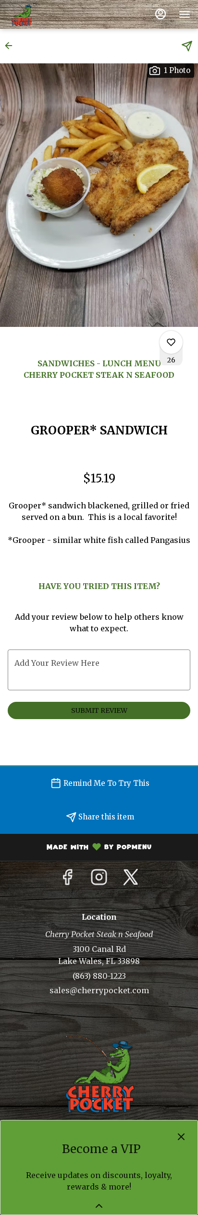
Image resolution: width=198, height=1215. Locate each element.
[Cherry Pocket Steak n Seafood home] (51, 14)
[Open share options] (187, 46)
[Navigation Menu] (184, 14)
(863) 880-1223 (99, 976)
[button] (11, 45)
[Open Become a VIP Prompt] (99, 1206)
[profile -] (160, 14)
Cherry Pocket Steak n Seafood (99, 1074)
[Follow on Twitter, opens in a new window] (130, 880)
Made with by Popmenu (79, 848)
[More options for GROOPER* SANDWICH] (171, 342)
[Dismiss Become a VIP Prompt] (181, 1136)
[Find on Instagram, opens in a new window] (99, 880)
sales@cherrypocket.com (99, 990)
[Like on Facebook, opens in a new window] (67, 880)
